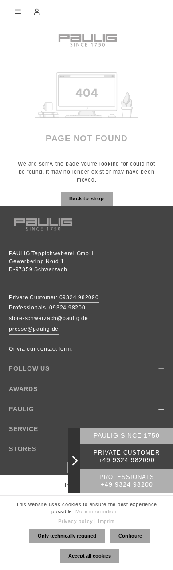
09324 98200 (67, 308)
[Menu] (18, 11)
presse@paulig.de (34, 329)
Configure (130, 535)
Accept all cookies (89, 555)
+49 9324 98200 (127, 484)
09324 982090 (79, 297)
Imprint (106, 521)
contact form (54, 349)
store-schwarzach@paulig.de (48, 318)
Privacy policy (75, 521)
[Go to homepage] (86, 39)
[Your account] (37, 11)
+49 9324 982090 (126, 460)
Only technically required (67, 535)
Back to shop (86, 198)
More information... (98, 511)
